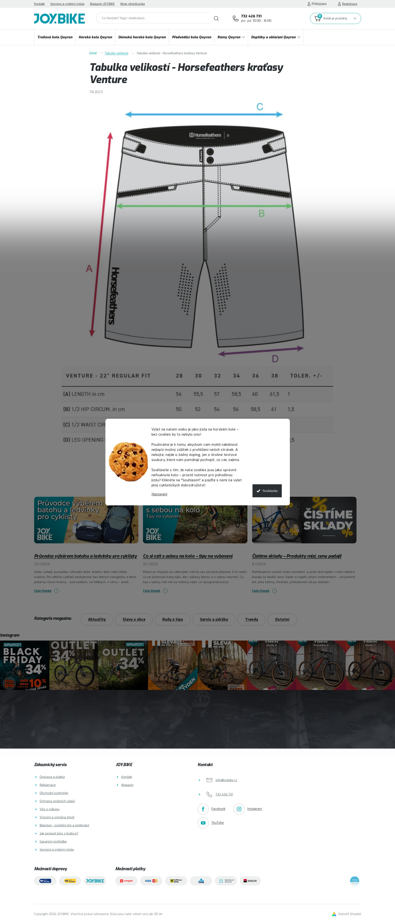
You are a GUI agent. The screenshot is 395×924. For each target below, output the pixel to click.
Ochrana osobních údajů (57, 801)
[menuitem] (54, 37)
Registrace (349, 4)
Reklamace (48, 785)
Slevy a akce (134, 619)
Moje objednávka (132, 4)
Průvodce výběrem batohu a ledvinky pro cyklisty (85, 556)
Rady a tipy (172, 619)
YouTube (217, 823)
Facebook (218, 809)
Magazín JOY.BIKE (102, 4)
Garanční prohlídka (53, 841)
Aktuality (97, 619)
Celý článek (42, 591)
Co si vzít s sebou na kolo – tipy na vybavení (187, 556)
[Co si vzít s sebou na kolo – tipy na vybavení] (195, 523)
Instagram (254, 809)
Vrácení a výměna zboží (57, 817)
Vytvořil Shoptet (349, 914)
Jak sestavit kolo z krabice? (59, 833)
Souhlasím (270, 491)
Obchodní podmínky (54, 793)
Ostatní (282, 619)
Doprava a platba (52, 777)
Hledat (216, 18)
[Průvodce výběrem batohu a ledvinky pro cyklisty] (86, 523)
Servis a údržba (214, 619)
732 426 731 (256, 18)
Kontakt (39, 4)
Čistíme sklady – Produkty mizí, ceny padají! (297, 556)
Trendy (251, 619)
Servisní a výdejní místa (67, 4)
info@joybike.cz (226, 780)
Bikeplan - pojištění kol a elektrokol (64, 825)
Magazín (127, 785)
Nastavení (159, 494)
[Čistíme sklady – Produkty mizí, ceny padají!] (304, 523)
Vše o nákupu (49, 809)
